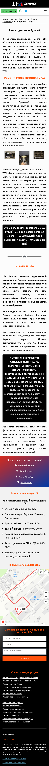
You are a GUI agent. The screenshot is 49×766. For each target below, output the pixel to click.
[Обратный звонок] (16, 465)
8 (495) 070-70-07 (32, 528)
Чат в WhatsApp (26, 477)
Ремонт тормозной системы (15, 696)
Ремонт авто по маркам (13, 709)
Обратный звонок (26, 465)
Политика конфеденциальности (14, 759)
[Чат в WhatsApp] (17, 476)
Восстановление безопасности (17, 721)
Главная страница (10, 19)
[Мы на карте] (18, 482)
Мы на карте (26, 482)
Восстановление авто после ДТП (18, 718)
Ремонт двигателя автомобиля (17, 687)
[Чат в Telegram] (17, 471)
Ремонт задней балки (12, 684)
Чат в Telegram (26, 471)
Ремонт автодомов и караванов (17, 690)
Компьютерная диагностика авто (18, 712)
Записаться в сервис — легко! (24, 460)
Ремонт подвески (11, 715)
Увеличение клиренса (13, 702)
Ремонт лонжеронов (12, 705)
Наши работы (24, 19)
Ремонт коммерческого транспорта (19, 680)
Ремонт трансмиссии (12, 693)
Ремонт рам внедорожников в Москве (20, 677)
